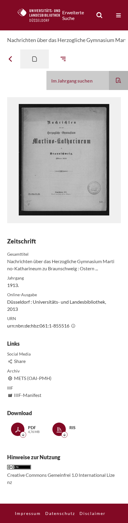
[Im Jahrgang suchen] (118, 80)
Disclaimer (92, 513)
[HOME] (42, 15)
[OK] (99, 15)
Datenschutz (60, 513)
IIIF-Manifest (27, 395)
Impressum (28, 513)
